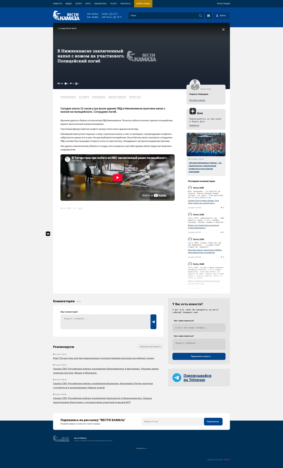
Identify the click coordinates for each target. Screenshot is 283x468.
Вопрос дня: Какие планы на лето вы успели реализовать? (203, 226)
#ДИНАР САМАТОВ (117, 97)
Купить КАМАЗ (143, 3)
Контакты (125, 3)
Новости (57, 3)
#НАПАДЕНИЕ (98, 97)
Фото (88, 3)
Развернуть (140, 448)
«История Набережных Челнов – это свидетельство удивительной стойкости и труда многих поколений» (205, 167)
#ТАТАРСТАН (135, 97)
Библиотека (100, 3)
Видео (69, 3)
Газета (113, 3)
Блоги (78, 3)
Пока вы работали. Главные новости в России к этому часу (204, 282)
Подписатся (194, 125)
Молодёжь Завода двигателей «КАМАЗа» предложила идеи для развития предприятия (205, 251)
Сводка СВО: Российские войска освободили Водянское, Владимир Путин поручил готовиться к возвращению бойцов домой (103, 385)
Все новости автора (197, 100)
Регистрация (223, 3)
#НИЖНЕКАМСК (68, 97)
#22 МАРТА (84, 97)
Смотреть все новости (150, 346)
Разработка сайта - (218, 460)
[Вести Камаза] (66, 15)
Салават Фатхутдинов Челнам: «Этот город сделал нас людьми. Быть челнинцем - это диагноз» (203, 201)
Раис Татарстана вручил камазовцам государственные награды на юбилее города (103, 358)
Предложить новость (201, 356)
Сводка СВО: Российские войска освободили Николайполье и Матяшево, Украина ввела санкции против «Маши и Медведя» (106, 370)
